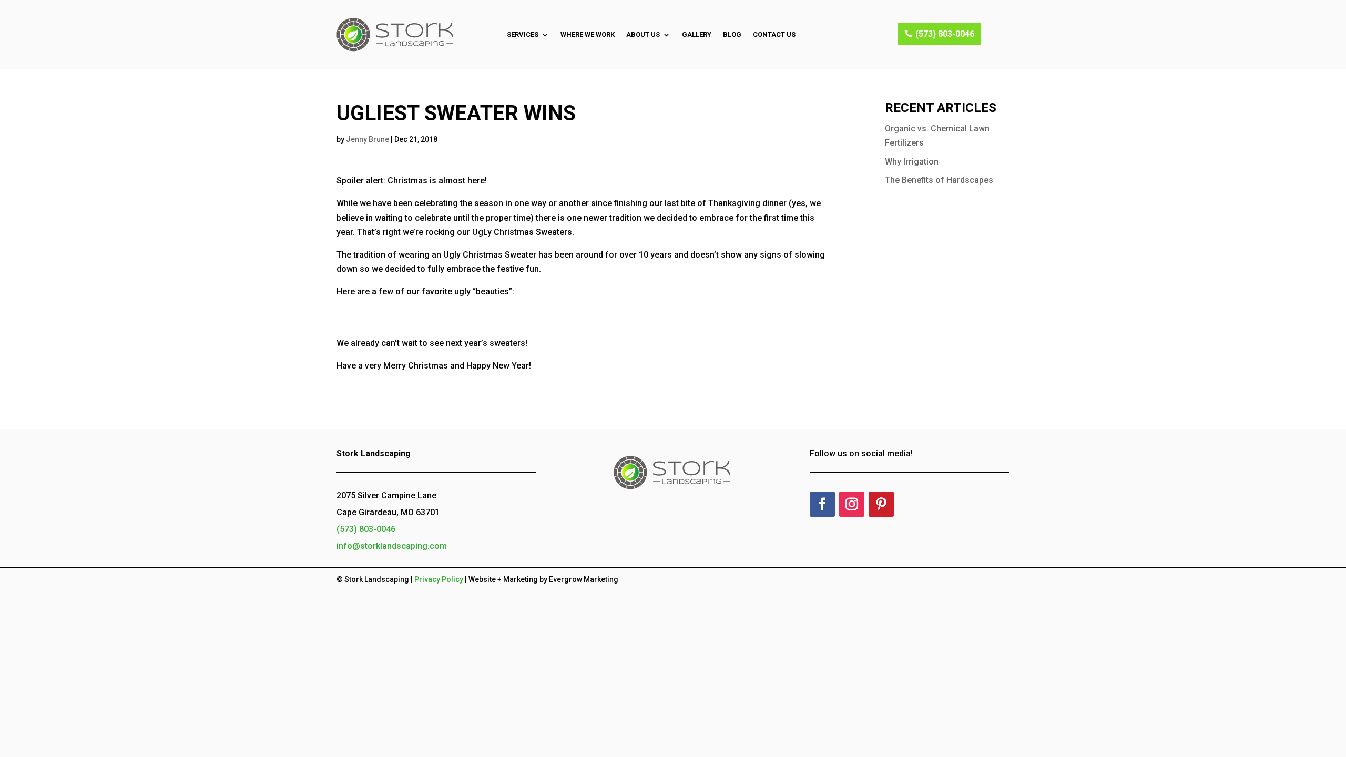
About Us (643, 34)
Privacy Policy (438, 579)
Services (522, 34)
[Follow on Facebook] (822, 504)
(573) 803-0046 (944, 34)
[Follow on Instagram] (851, 504)
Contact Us (774, 34)
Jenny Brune (367, 139)
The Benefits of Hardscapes (939, 180)
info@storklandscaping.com (391, 546)
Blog (732, 34)
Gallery (696, 34)
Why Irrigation (912, 162)
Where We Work (587, 34)
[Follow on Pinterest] (881, 504)
